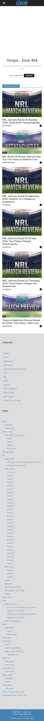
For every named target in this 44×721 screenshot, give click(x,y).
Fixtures (7, 594)
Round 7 (10, 496)
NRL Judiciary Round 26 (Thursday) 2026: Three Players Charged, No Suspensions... (21, 283)
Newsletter (9, 425)
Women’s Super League (12, 400)
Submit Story (7, 638)
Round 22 (10, 546)
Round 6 (10, 492)
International (8, 365)
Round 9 (10, 503)
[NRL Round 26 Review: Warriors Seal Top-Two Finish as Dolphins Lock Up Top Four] (22, 142)
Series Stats (11, 448)
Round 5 (10, 489)
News (4, 116)
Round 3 (10, 482)
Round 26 (10, 560)
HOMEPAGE (29, 75)
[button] (3, 3)
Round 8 (10, 499)
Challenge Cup (8, 361)
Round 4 (10, 486)
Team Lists (11, 472)
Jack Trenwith (7, 125)
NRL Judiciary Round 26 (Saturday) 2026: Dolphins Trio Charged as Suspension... (20, 199)
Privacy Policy (7, 597)
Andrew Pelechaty (8, 162)
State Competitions (10, 389)
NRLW (5, 381)
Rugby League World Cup (14, 651)
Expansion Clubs (10, 604)
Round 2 (10, 479)
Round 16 (10, 526)
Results (7, 580)
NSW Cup (5, 658)
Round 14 (10, 519)
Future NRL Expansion (13, 621)
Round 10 (10, 506)
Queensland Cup (8, 668)
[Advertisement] (22, 29)
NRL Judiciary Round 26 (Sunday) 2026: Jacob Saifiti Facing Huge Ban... (22, 121)
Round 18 (10, 533)
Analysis (6, 353)
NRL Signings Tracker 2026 (14, 590)
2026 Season (9, 469)
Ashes (7, 644)
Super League (8, 396)
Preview (6, 385)
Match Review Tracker (13, 587)
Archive (6, 357)
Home (4, 421)
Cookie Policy (9, 428)
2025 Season (9, 567)
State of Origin (8, 393)
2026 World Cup (13, 655)
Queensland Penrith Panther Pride (14, 695)
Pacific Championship (12, 648)
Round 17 (10, 530)
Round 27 (10, 563)
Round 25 (10, 557)
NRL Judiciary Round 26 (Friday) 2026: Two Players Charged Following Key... (19, 241)
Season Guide (12, 634)
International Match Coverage (14, 369)
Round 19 (10, 536)
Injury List (8, 584)
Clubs (4, 601)
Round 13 (10, 516)
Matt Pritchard (7, 326)
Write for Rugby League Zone (13, 692)
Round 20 (10, 540)
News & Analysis (8, 452)
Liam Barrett (6, 205)
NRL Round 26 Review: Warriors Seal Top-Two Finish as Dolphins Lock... (21, 158)
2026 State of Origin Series (14, 435)
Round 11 (10, 509)
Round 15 (10, 523)
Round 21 (10, 543)
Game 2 (10, 442)
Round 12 (10, 513)
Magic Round (9, 459)
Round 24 (10, 553)
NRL (4, 316)
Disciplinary (9, 678)
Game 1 (10, 438)
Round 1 (10, 476)
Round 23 (10, 550)
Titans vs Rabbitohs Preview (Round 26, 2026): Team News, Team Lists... (21, 321)
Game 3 (10, 445)
